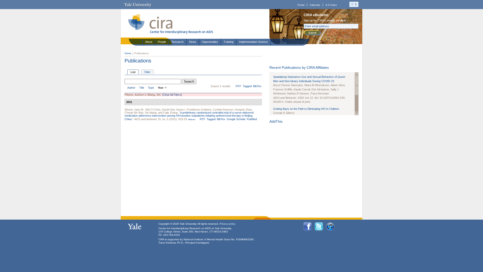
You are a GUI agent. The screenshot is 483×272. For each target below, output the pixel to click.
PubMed (252, 119)
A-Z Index (331, 5)
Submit (312, 32)
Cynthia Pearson (223, 109)
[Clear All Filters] (172, 94)
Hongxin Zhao (243, 109)
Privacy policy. (228, 223)
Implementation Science (253, 41)
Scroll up (356, 74)
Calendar (315, 5)
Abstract (191, 119)
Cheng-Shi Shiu (134, 112)
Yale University (138, 4)
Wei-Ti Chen (152, 109)
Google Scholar (236, 119)
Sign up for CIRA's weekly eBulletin (325, 20)
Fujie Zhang (170, 112)
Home (128, 53)
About (148, 41)
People (162, 41)
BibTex (257, 86)
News (192, 41)
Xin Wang (150, 112)
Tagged (247, 86)
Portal (301, 5)
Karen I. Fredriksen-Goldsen (193, 109)
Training (228, 41)
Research (178, 41)
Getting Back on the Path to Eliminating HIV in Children (306, 108)
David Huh (168, 109)
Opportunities (210, 41)
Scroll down (356, 113)
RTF (238, 86)
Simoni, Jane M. (134, 109)
